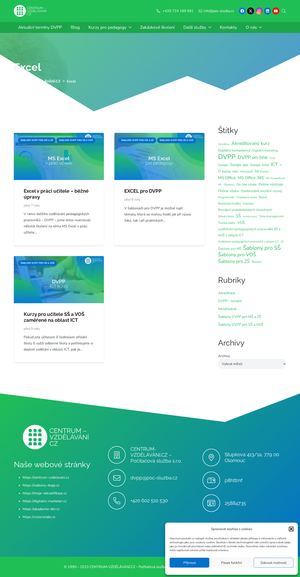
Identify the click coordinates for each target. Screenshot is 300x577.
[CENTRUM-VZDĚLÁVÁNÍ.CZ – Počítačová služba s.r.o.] (119, 455)
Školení (257, 262)
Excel (27, 67)
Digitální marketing (265, 150)
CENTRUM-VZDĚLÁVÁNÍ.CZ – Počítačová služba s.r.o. (156, 455)
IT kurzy (224, 171)
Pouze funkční (231, 563)
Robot (263, 197)
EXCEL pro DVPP (143, 191)
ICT (274, 164)
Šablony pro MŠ (229, 248)
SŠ (238, 216)
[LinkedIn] (267, 10)
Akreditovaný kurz (250, 143)
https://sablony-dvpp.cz (41, 485)
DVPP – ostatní (230, 301)
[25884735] (213, 503)
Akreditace (224, 144)
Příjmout (189, 563)
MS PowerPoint (275, 178)
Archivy (224, 356)
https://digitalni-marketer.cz (45, 501)
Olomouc (229, 184)
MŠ (220, 184)
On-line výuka (247, 184)
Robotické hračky (229, 203)
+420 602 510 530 (149, 500)
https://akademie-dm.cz (41, 509)
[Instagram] (259, 10)
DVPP (227, 157)
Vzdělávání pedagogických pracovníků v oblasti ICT (248, 241)
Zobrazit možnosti (273, 563)
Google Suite (259, 165)
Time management (271, 216)
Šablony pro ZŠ (234, 261)
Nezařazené (227, 308)
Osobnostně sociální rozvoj (261, 191)
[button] (291, 529)
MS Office (227, 178)
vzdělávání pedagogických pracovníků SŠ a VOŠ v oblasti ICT (249, 232)
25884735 (235, 503)
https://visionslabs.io (39, 517)
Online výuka (228, 191)
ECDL (273, 158)
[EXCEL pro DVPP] (159, 136)
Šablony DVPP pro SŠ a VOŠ (240, 324)
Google (223, 165)
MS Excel (261, 171)
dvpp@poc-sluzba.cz (153, 478)
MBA (235, 171)
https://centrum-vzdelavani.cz (46, 477)
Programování (226, 197)
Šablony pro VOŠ (237, 255)
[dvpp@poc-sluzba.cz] (119, 478)
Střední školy (226, 216)
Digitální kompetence (234, 150)
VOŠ (241, 222)
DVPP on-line (253, 157)
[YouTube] (275, 10)
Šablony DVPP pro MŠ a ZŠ (239, 316)
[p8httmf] (213, 480)
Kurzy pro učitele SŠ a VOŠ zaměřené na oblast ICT (54, 317)
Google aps (239, 164)
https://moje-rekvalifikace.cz (45, 493)
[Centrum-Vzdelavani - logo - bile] (30, 11)
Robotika (248, 203)
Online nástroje (270, 184)
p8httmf (233, 480)
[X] (250, 10)
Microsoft (246, 171)
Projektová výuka (247, 197)
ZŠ (282, 241)
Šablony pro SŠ (262, 248)
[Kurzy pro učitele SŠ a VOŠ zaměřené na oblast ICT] (59, 259)
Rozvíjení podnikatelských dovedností (245, 210)
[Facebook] (242, 10)
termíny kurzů (250, 216)
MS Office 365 (251, 178)
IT (281, 165)
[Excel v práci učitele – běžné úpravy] (59, 136)
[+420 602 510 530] (119, 500)
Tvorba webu (226, 223)
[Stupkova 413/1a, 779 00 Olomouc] (213, 457)
